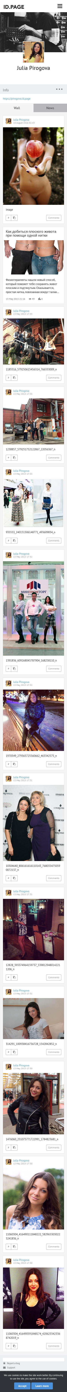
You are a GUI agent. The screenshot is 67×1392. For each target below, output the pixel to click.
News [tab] (50, 108)
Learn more (42, 1386)
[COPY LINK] (14, 218)
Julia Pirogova (33, 67)
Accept (22, 1386)
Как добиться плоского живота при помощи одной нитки (31, 233)
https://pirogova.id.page (17, 98)
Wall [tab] (17, 108)
